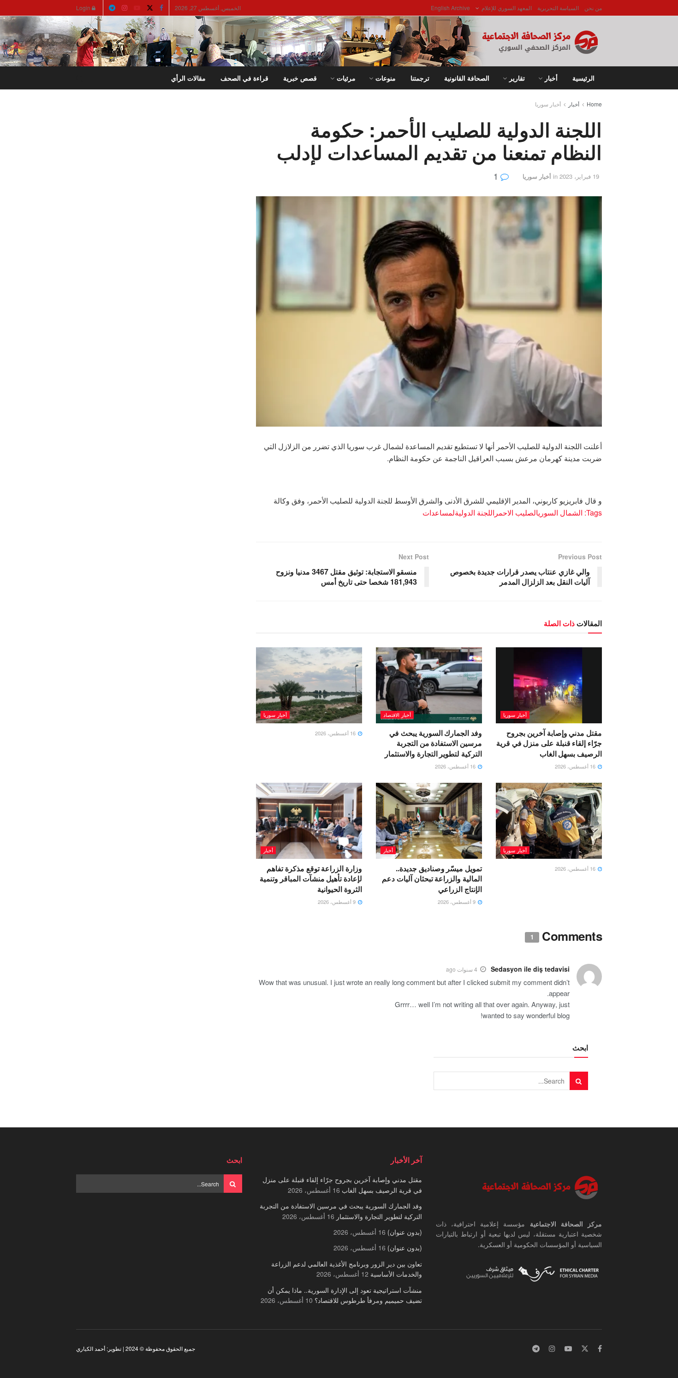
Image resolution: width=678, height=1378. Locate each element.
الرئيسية (583, 77)
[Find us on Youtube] (137, 8)
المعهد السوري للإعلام (507, 8)
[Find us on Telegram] (112, 8)
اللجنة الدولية (474, 512)
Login (84, 8)
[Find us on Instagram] (124, 8)
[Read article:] (309, 685)
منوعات (385, 77)
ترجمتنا (419, 77)
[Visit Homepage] (542, 41)
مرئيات (346, 77)
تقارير (517, 77)
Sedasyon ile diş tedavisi (530, 968)
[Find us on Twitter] (150, 8)
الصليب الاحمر (516, 512)
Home (594, 104)
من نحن (593, 8)
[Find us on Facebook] (161, 8)
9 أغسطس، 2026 (457, 901)
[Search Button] (79, 77)
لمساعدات (438, 512)
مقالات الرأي (188, 77)
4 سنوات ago (461, 969)
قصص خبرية (300, 77)
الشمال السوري (560, 512)
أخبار (551, 77)
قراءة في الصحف (244, 77)
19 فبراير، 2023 (579, 176)
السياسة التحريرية (558, 8)
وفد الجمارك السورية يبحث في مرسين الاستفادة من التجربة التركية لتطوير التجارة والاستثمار (433, 743)
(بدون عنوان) (404, 1232)
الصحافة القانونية (466, 77)
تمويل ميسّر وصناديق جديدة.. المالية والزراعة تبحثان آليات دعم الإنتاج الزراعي (432, 878)
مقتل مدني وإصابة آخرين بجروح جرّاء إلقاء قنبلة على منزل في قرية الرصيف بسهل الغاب (549, 743)
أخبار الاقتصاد (397, 714)
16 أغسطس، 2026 (576, 766)
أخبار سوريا (548, 104)
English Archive (450, 8)
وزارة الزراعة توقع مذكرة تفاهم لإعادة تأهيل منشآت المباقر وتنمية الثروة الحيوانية (311, 878)
